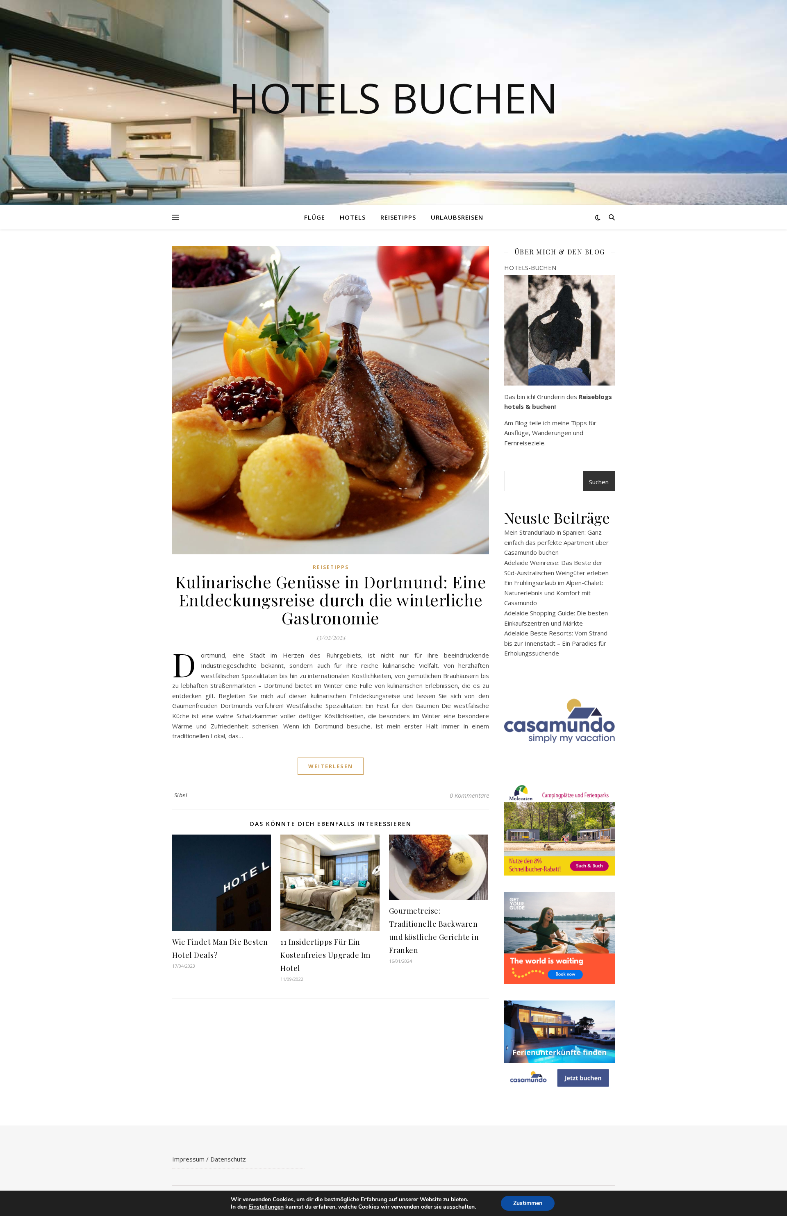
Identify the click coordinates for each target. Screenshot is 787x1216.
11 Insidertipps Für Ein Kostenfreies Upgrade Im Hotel (325, 955)
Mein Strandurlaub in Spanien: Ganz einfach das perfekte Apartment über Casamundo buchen (556, 542)
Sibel (181, 795)
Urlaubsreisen (457, 217)
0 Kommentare (469, 795)
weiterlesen (330, 766)
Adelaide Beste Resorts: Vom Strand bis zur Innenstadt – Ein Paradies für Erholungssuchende (555, 643)
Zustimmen (527, 1203)
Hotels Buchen (393, 97)
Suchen (599, 482)
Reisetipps (398, 217)
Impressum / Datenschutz (209, 1159)
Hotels (353, 217)
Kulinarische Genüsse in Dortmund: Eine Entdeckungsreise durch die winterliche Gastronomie (330, 599)
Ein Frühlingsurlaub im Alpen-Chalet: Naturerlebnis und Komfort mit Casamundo (553, 593)
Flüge (314, 217)
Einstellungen (266, 1207)
